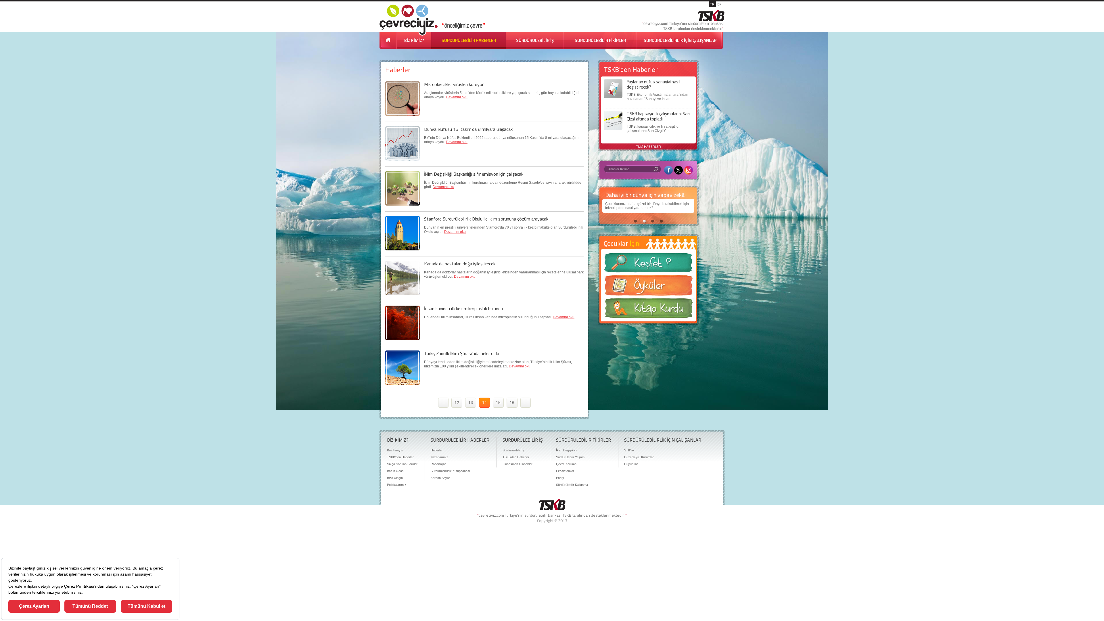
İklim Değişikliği (566, 450)
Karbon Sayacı (441, 478)
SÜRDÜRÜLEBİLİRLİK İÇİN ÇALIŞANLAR (680, 40)
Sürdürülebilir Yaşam (570, 457)
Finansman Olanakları (518, 464)
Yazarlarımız (439, 457)
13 (470, 402)
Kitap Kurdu (648, 310)
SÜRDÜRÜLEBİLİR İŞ (535, 40)
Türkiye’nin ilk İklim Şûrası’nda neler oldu (461, 353)
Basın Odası (396, 471)
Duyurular (631, 464)
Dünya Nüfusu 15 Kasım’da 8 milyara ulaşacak (468, 129)
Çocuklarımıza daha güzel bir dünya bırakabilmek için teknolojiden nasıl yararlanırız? (633, 206)
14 (484, 402)
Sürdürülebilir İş (513, 450)
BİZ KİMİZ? (414, 40)
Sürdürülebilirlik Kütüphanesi (450, 471)
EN (719, 4)
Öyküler (648, 287)
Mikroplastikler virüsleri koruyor (454, 84)
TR (712, 4)
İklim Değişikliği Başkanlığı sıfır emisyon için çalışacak (473, 173)
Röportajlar (438, 464)
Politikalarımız (396, 484)
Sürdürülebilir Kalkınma (572, 484)
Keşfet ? (648, 264)
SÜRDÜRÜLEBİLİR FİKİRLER (600, 40)
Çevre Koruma (566, 464)
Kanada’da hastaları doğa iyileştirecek (459, 263)
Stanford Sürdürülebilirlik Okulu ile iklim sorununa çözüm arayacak (486, 218)
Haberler (437, 450)
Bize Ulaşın (395, 478)
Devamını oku (456, 97)
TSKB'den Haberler (400, 457)
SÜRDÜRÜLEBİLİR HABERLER (469, 40)
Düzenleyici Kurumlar (639, 457)
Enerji (560, 478)
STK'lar (629, 450)
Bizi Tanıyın (395, 450)
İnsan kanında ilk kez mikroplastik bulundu (463, 308)
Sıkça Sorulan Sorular (402, 464)
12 (457, 402)
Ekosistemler (565, 471)
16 (512, 402)
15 (498, 402)
